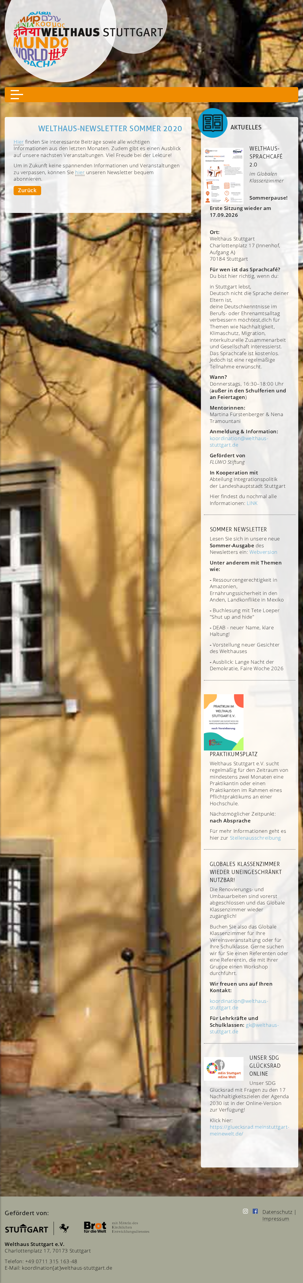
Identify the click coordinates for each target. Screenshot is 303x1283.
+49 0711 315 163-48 (51, 1261)
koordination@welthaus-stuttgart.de (239, 1004)
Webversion (263, 551)
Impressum (275, 1218)
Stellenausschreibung (255, 837)
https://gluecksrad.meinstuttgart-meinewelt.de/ (249, 1130)
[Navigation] (151, 94)
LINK (252, 502)
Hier (19, 141)
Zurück (27, 190)
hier (80, 172)
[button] (17, 94)
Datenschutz (277, 1211)
